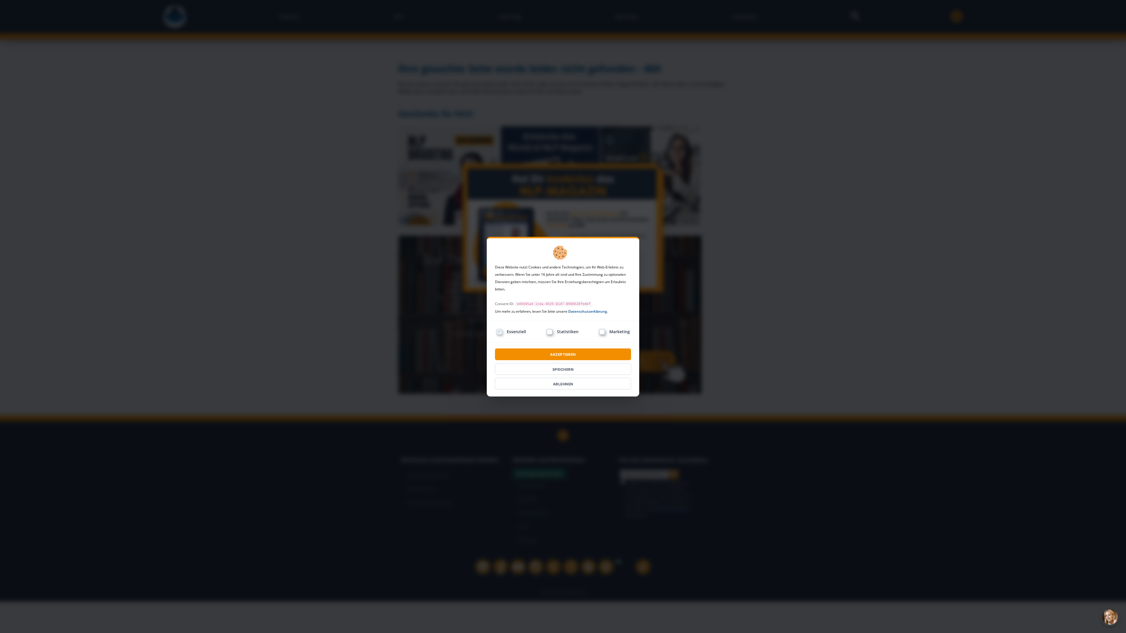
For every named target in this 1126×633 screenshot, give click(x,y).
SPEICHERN (563, 369)
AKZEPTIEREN (563, 354)
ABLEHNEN (563, 384)
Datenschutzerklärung (587, 311)
